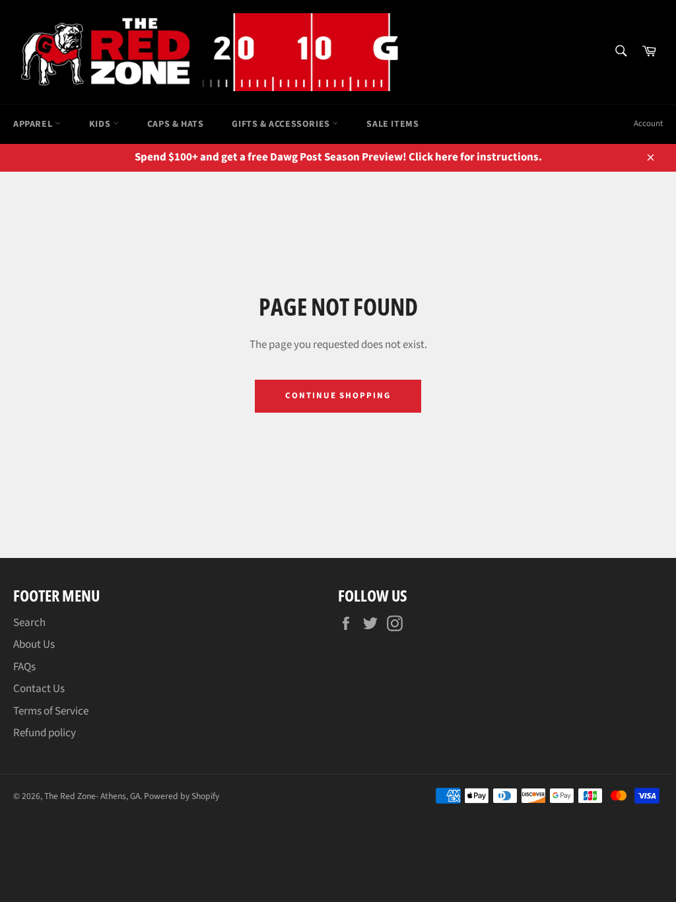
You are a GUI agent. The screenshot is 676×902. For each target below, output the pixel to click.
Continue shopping (338, 395)
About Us (34, 644)
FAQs (24, 667)
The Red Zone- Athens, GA (92, 796)
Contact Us (39, 689)
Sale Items (392, 124)
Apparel (34, 124)
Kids (101, 124)
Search (29, 623)
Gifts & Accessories (282, 124)
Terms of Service (50, 711)
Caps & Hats (175, 124)
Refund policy (44, 733)
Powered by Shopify (181, 796)
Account (648, 123)
